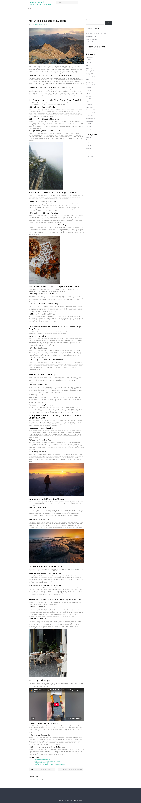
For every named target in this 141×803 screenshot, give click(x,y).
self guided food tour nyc (42, 763)
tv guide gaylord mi (91, 36)
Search (88, 20)
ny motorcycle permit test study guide (96, 33)
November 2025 (90, 79)
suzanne (47, 24)
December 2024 (90, 110)
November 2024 (90, 113)
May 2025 (88, 96)
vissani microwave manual (93, 31)
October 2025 (89, 82)
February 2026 (90, 71)
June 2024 (88, 126)
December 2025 (90, 76)
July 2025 (88, 90)
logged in (38, 779)
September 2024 (90, 118)
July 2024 (88, 124)
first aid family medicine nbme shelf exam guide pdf (48, 761)
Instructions (89, 145)
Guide (87, 142)
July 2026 (88, 60)
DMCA (30, 8)
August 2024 (89, 121)
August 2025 (89, 87)
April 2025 (88, 99)
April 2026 (88, 65)
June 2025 (88, 93)
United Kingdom (90, 156)
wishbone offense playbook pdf (94, 42)
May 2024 (88, 129)
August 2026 (89, 57)
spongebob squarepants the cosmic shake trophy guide (50, 764)
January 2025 (89, 107)
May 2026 (88, 62)
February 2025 (90, 104)
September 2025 (90, 85)
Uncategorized (90, 154)
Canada (88, 140)
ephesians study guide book (42, 759)
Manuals (88, 148)
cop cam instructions (91, 39)
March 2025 (89, 101)
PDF (87, 151)
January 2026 (89, 74)
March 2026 (89, 68)
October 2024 (89, 115)
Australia (88, 137)
